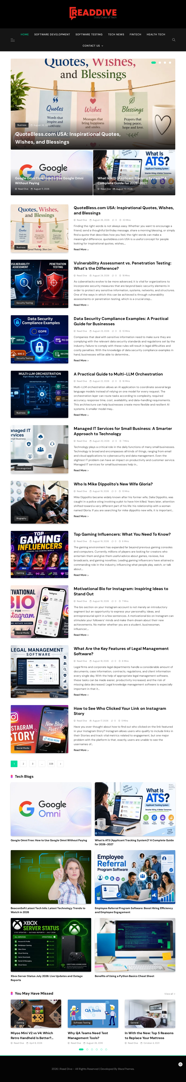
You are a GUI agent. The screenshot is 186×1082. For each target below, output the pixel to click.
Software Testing (89, 34)
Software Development (52, 34)
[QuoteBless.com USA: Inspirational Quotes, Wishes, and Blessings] (93, 104)
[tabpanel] (93, 104)
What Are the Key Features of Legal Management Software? (121, 651)
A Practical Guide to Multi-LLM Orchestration (118, 374)
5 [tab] (101, 1049)
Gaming (20, 572)
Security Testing (25, 302)
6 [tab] (106, 1049)
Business (21, 125)
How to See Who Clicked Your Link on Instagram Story (120, 711)
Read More (80, 249)
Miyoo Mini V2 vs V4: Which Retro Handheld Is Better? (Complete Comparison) (32, 1038)
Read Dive (23, 189)
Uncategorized (24, 468)
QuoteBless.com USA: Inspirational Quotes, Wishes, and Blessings (124, 210)
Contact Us (91, 45)
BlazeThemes (126, 1069)
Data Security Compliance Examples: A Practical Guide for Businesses (121, 321)
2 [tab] (160, 63)
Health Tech (156, 34)
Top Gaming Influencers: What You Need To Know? (122, 534)
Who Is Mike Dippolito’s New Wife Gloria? (113, 484)
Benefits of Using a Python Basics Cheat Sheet (124, 976)
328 (51, 763)
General (134, 1022)
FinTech (135, 34)
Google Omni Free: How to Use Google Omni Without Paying (49, 840)
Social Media (23, 632)
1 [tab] (153, 63)
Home (25, 34)
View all (168, 993)
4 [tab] (170, 63)
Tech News (116, 34)
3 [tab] (165, 63)
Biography (21, 518)
